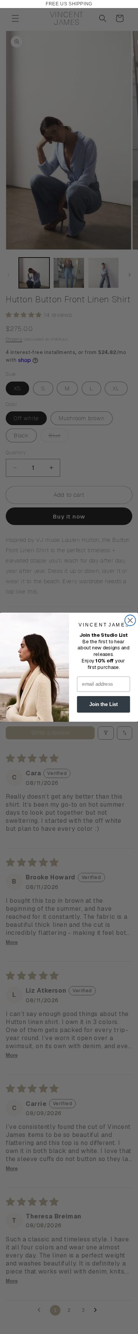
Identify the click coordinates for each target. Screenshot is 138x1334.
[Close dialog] (130, 620)
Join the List (103, 704)
